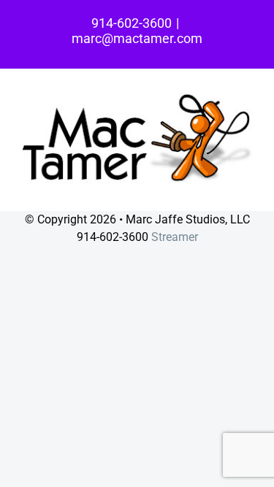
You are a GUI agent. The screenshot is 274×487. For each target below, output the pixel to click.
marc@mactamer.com (137, 38)
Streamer (174, 237)
